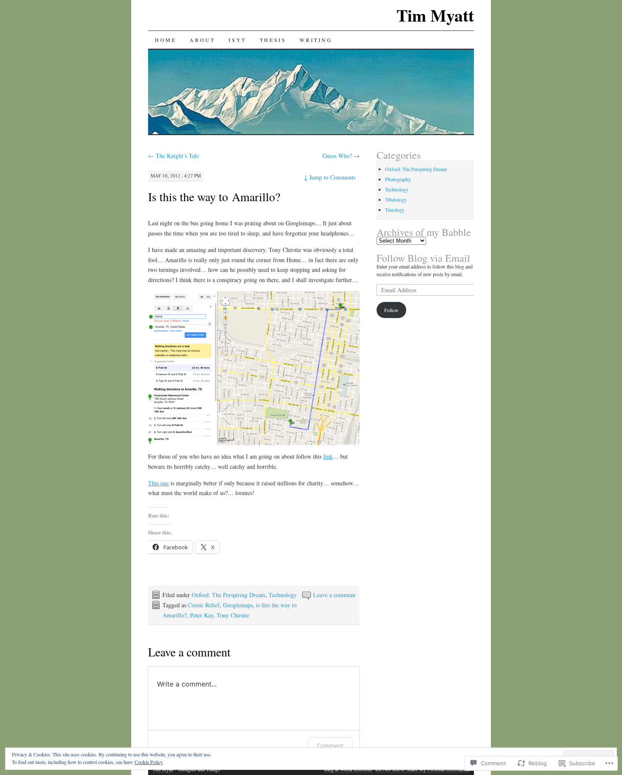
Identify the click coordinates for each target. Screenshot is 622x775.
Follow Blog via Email (423, 258)
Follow (391, 310)
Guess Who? (341, 156)
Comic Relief (204, 605)
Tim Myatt (435, 15)
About (202, 39)
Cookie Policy (149, 761)
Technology (283, 595)
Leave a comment (334, 595)
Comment (330, 745)
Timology (395, 209)
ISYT (237, 39)
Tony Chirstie (233, 615)
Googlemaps (238, 605)
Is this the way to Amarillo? (214, 196)
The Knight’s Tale (173, 156)
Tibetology (396, 199)
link (328, 456)
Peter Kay (201, 615)
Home (165, 39)
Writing (316, 39)
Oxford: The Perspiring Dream (228, 595)
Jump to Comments (329, 177)
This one (158, 483)
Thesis (273, 39)
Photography (398, 179)
